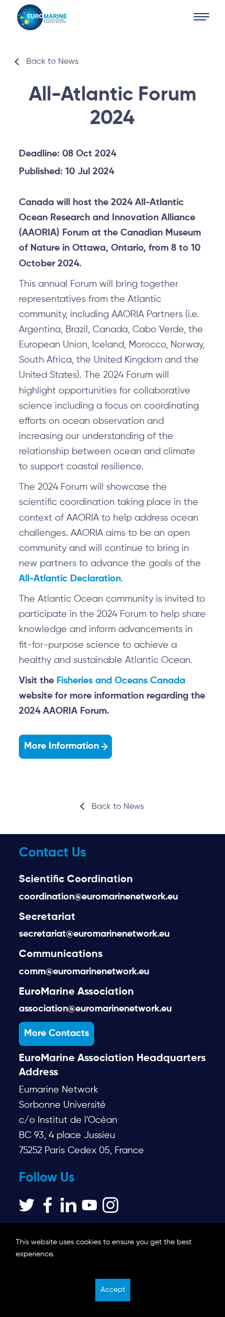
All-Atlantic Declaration (70, 578)
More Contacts (56, 1033)
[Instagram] (110, 1205)
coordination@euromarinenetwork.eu (98, 897)
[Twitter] (27, 1205)
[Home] (42, 17)
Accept (112, 1289)
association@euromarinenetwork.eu (95, 1009)
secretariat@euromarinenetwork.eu (94, 934)
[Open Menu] (201, 17)
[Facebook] (47, 1205)
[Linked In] (68, 1205)
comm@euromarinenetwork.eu (84, 971)
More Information (61, 746)
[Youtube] (89, 1205)
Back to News (52, 62)
